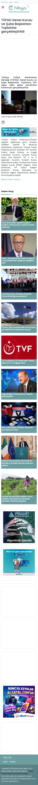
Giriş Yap (4, 2)
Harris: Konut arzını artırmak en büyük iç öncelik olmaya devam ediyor (17, 463)
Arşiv (10, 2)
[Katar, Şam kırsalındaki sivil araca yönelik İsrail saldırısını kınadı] (19, 314)
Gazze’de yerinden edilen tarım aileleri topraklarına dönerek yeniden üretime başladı (17, 498)
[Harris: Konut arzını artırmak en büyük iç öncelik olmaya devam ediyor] (19, 447)
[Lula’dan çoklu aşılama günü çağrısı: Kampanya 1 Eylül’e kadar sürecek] (19, 209)
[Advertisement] (19, 55)
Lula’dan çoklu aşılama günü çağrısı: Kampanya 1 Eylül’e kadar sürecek (18, 224)
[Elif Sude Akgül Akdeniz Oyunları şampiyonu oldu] (19, 414)
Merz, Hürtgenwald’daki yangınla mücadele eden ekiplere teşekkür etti (18, 260)
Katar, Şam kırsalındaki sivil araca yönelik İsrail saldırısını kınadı (19, 328)
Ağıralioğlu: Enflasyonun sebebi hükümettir (17, 395)
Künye (16, 2)
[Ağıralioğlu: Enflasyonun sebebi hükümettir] (19, 380)
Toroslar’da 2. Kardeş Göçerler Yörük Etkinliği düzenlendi (17, 295)
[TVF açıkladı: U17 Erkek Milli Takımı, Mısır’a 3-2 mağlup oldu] (19, 347)
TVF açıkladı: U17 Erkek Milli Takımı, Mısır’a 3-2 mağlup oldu (18, 361)
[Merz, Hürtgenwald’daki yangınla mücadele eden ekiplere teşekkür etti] (19, 245)
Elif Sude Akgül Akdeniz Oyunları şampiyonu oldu (17, 428)
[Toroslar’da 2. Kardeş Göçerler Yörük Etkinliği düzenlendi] (19, 280)
